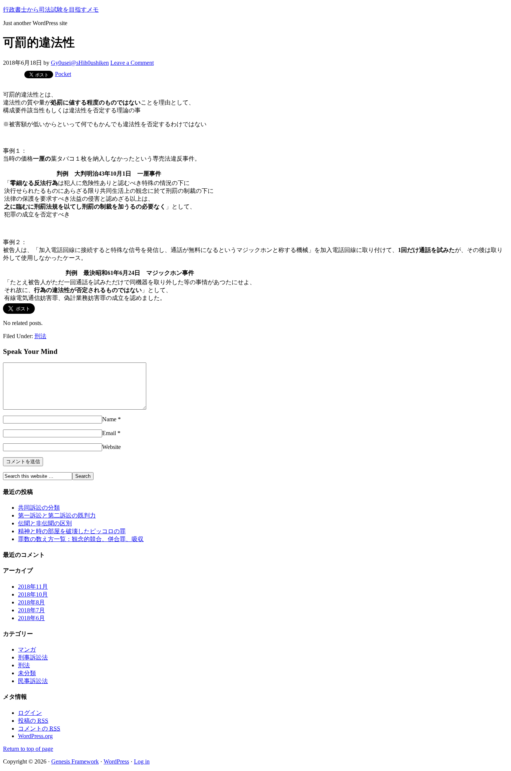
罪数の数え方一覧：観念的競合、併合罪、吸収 (81, 539)
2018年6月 (31, 618)
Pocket (63, 74)
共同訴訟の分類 (39, 507)
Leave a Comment (132, 63)
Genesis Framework (75, 761)
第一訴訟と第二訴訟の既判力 (57, 515)
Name (109, 419)
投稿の (33, 720)
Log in (142, 761)
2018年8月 (31, 602)
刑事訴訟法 (33, 657)
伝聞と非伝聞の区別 (45, 523)
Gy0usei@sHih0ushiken (80, 63)
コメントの (39, 728)
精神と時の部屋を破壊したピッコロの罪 (72, 531)
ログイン (30, 713)
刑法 (40, 336)
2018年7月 (31, 610)
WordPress (116, 761)
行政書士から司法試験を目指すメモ (51, 9)
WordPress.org (35, 736)
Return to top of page (28, 749)
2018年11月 (33, 586)
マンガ (27, 649)
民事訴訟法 (33, 681)
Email (109, 433)
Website (111, 447)
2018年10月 (33, 594)
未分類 (27, 673)
